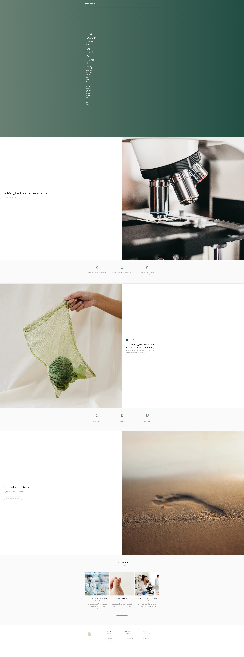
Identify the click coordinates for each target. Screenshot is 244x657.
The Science (150, 3)
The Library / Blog (146, 633)
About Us (137, 3)
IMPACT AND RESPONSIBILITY (13, 498)
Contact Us (157, 3)
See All (122, 617)
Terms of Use (145, 635)
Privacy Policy (146, 638)
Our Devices (144, 3)
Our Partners (127, 635)
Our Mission (127, 633)
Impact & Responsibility (129, 638)
